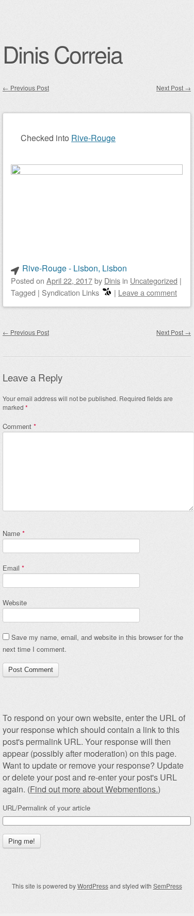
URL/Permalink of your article (46, 808)
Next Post (173, 87)
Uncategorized (153, 280)
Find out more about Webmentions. (94, 789)
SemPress (167, 885)
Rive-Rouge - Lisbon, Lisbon (74, 268)
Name (14, 533)
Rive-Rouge (93, 138)
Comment (19, 426)
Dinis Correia (62, 53)
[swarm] (107, 292)
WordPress (92, 885)
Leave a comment (147, 292)
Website (15, 602)
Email (13, 568)
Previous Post (26, 87)
